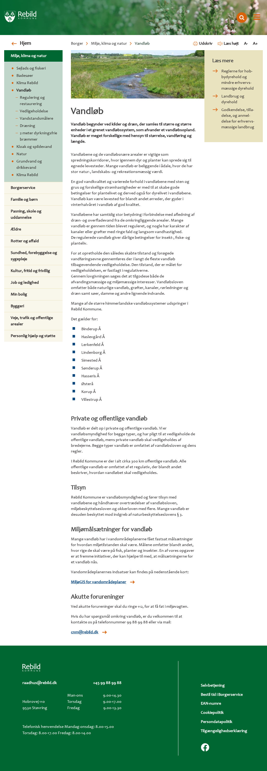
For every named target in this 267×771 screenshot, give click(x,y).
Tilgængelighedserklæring (224, 731)
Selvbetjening (213, 685)
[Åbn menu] (257, 17)
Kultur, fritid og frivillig (30, 271)
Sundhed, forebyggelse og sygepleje (34, 256)
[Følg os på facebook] (205, 747)
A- (246, 44)
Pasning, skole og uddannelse (26, 214)
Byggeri (17, 306)
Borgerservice (23, 188)
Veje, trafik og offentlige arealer (32, 321)
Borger (77, 44)
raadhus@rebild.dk (39, 683)
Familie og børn (24, 200)
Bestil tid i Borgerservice (222, 695)
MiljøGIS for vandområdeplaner (98, 582)
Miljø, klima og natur (109, 44)
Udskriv (205, 44)
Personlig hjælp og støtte (33, 336)
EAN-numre (211, 704)
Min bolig (19, 294)
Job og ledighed (25, 283)
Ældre (16, 229)
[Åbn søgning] (241, 17)
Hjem (25, 43)
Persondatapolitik (216, 722)
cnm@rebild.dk (84, 632)
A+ (255, 44)
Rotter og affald (25, 241)
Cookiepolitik (212, 713)
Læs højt (231, 44)
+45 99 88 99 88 (107, 683)
